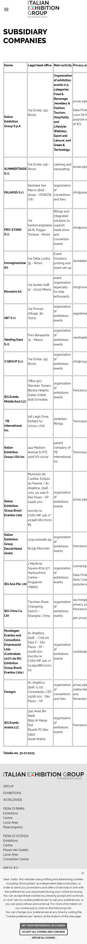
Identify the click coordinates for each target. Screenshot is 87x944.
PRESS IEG (10, 868)
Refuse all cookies (43, 938)
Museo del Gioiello (16, 850)
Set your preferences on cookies (43, 925)
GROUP (8, 786)
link (69, 908)
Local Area (10, 822)
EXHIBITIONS (12, 793)
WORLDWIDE (12, 799)
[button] (6, 9)
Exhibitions (10, 813)
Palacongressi (13, 827)
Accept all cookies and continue (43, 932)
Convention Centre (16, 859)
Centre (7, 818)
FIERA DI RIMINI (13, 808)
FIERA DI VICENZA (16, 836)
